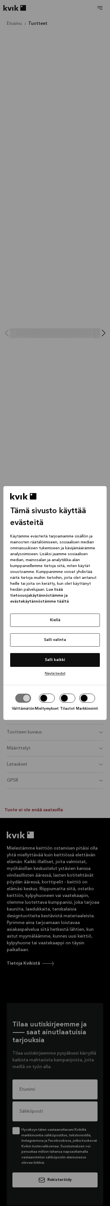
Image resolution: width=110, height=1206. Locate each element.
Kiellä (55, 620)
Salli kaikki (55, 660)
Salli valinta (55, 640)
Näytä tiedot (55, 673)
